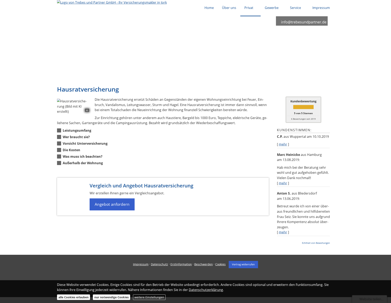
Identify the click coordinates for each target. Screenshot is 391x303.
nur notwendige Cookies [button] (111, 297)
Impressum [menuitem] (321, 7)
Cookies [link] (220, 264)
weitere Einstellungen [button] (149, 297)
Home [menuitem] (209, 7)
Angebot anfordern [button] (112, 204)
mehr (283, 144)
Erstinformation (181, 264)
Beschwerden (203, 264)
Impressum (140, 264)
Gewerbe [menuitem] (272, 7)
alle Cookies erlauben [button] (73, 297)
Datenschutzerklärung (206, 290)
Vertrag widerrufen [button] (243, 264)
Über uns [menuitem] (229, 7)
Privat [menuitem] (248, 7)
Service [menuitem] (295, 7)
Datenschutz (159, 264)
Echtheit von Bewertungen (316, 242)
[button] (77, 130)
